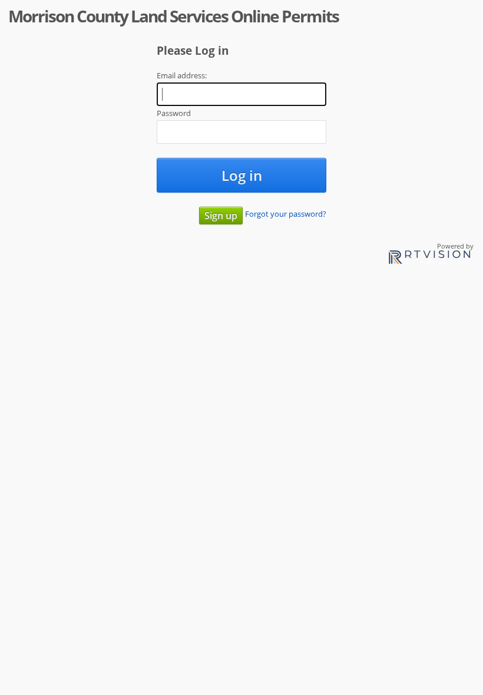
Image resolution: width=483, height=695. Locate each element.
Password (174, 113)
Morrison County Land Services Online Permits (173, 16)
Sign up (220, 215)
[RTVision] (429, 258)
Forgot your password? (285, 213)
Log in (241, 175)
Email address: (182, 75)
